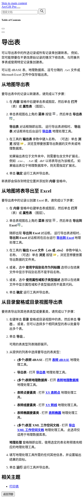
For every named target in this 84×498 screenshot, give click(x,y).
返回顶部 (8, 494)
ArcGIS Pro (9, 6)
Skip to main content (14, 3)
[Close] (3, 28)
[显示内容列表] (3, 32)
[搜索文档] (42, 11)
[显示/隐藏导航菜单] (18, 7)
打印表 (14, 486)
